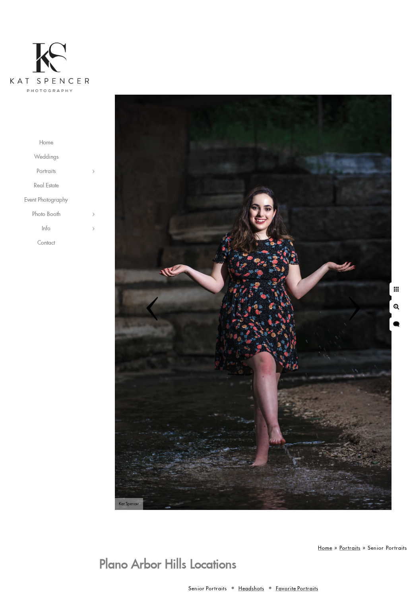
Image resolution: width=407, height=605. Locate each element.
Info (46, 229)
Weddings (46, 157)
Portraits (46, 171)
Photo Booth (46, 214)
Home (46, 143)
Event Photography (46, 200)
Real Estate (46, 186)
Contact (46, 243)
